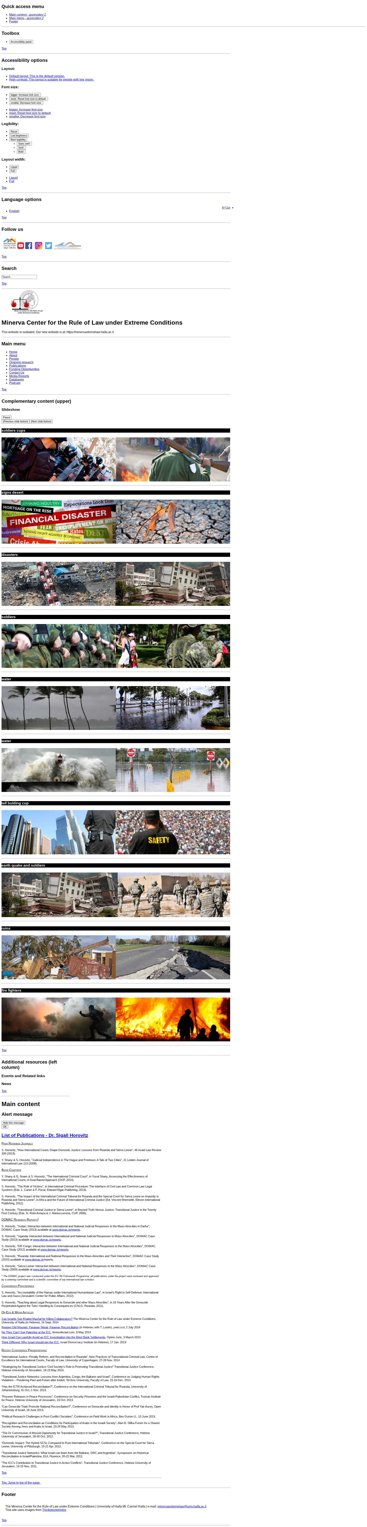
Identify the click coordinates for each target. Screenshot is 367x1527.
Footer (13, 21)
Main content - (27, 14)
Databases (16, 379)
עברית (226, 207)
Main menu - (26, 18)
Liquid (14, 167)
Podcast (14, 383)
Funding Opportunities (24, 369)
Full (13, 171)
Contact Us (16, 372)
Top (4, 48)
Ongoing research (21, 362)
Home (13, 352)
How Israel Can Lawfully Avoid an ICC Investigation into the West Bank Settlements (53, 1337)
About (13, 355)
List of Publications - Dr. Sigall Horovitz (45, 1135)
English (14, 211)
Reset (14, 131)
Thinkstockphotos (54, 1509)
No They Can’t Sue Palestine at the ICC (26, 1332)
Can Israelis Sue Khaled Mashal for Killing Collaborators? (37, 1318)
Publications (17, 365)
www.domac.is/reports (66, 1229)
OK (5, 1126)
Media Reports (19, 376)
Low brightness (19, 135)
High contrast (51, 79)
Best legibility (18, 139)
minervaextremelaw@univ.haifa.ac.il (182, 1506)
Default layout (37, 76)
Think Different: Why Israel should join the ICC (30, 1342)
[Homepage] (28, 313)
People (14, 358)
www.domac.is (34, 1259)
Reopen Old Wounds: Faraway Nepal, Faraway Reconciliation (40, 1327)
